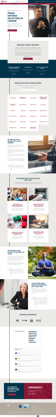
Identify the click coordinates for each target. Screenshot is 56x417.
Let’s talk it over (11, 394)
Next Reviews (28, 373)
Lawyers (48, 1)
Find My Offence (37, 1)
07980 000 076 (28, 72)
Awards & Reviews (42, 1)
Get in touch (14, 73)
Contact (51, 1)
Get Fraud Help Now (11, 30)
